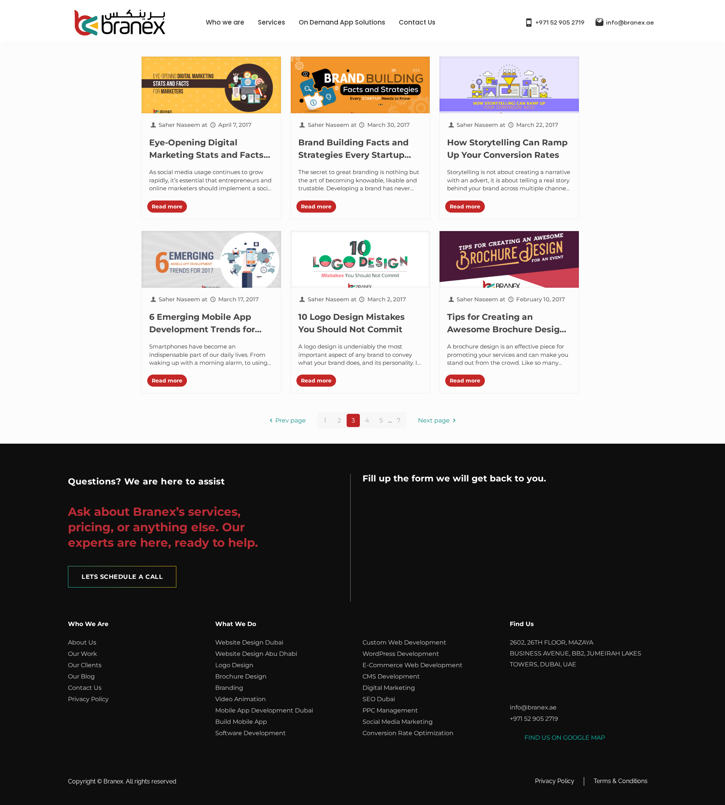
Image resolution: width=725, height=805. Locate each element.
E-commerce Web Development (412, 665)
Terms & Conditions (621, 781)
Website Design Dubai (249, 642)
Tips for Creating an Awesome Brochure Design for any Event (506, 324)
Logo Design (234, 665)
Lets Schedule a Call (122, 576)
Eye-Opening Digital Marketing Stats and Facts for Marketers (206, 149)
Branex (113, 781)
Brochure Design (241, 676)
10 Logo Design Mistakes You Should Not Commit (351, 323)
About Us (82, 642)
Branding (229, 687)
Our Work (82, 653)
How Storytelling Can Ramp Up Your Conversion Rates (507, 148)
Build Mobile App (241, 721)
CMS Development (391, 676)
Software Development (250, 733)
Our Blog (81, 676)
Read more (167, 206)
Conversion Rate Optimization (408, 733)
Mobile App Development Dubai (264, 710)
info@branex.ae (630, 23)
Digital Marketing (388, 687)
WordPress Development (400, 653)
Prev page (290, 420)
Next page (434, 420)
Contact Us (417, 22)
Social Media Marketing (397, 721)
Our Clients (85, 665)
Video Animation (240, 699)
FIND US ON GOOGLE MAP (564, 737)
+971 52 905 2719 (560, 23)
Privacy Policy (88, 699)
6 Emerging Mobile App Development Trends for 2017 (202, 324)
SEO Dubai (378, 699)
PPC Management (390, 710)
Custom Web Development (404, 642)
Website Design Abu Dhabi (256, 653)
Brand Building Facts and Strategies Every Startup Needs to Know (353, 149)
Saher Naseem (179, 124)
